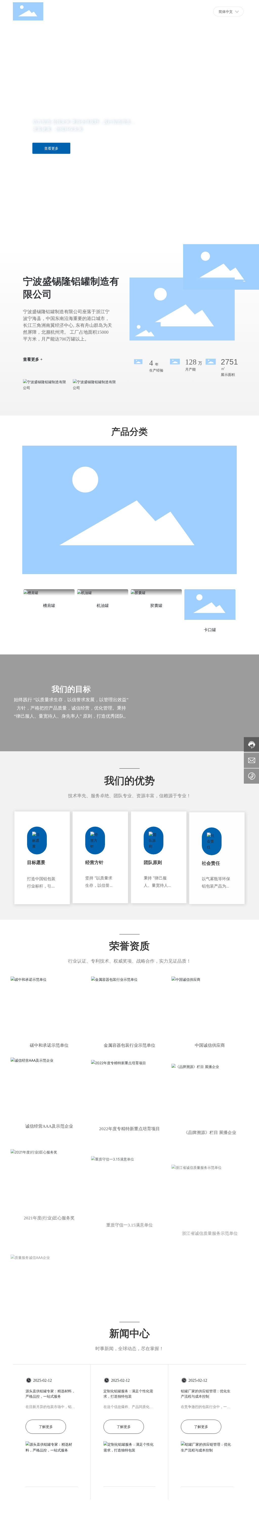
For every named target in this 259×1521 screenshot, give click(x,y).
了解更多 (46, 1426)
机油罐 (103, 605)
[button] (31, 230)
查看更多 (51, 148)
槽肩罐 (49, 605)
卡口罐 (210, 630)
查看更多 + (32, 356)
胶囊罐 (156, 605)
